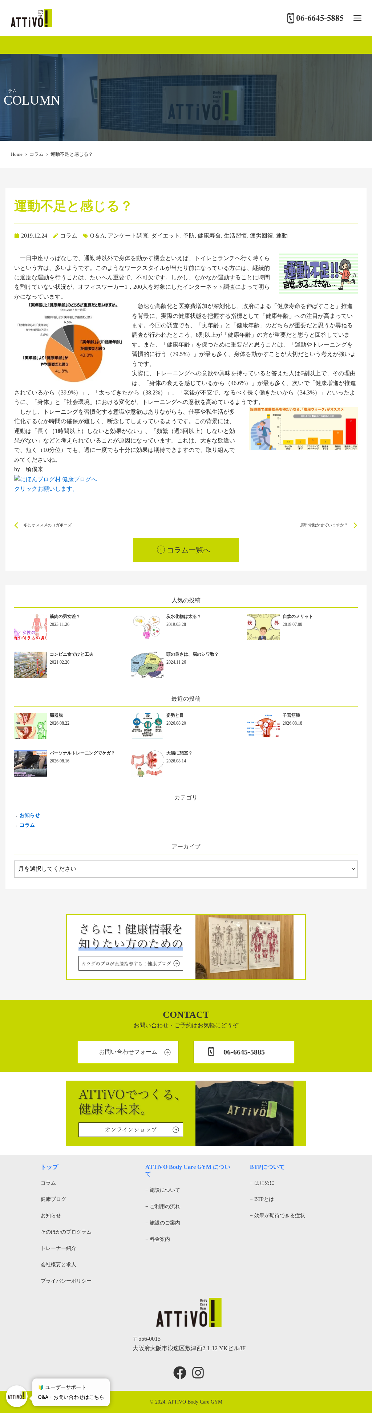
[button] (357, 18)
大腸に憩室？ (179, 753)
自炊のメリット (298, 616)
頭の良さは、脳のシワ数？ (192, 654)
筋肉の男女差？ (65, 616)
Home (17, 154)
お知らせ (30, 815)
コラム (36, 154)
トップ (49, 1167)
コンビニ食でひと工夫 (71, 654)
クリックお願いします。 (46, 489)
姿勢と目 (175, 715)
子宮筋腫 (291, 715)
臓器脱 (56, 715)
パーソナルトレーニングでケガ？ (82, 753)
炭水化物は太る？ (183, 616)
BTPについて (267, 1167)
